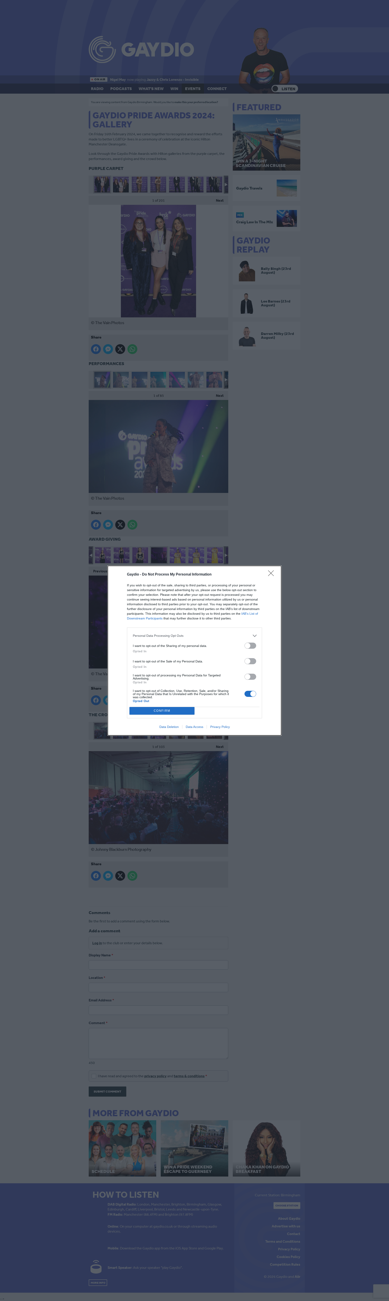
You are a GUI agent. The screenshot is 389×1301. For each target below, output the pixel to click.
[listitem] (194, 635)
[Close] (272, 574)
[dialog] (194, 650)
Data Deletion (169, 727)
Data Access (194, 727)
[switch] (250, 646)
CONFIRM (162, 710)
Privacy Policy (220, 727)
